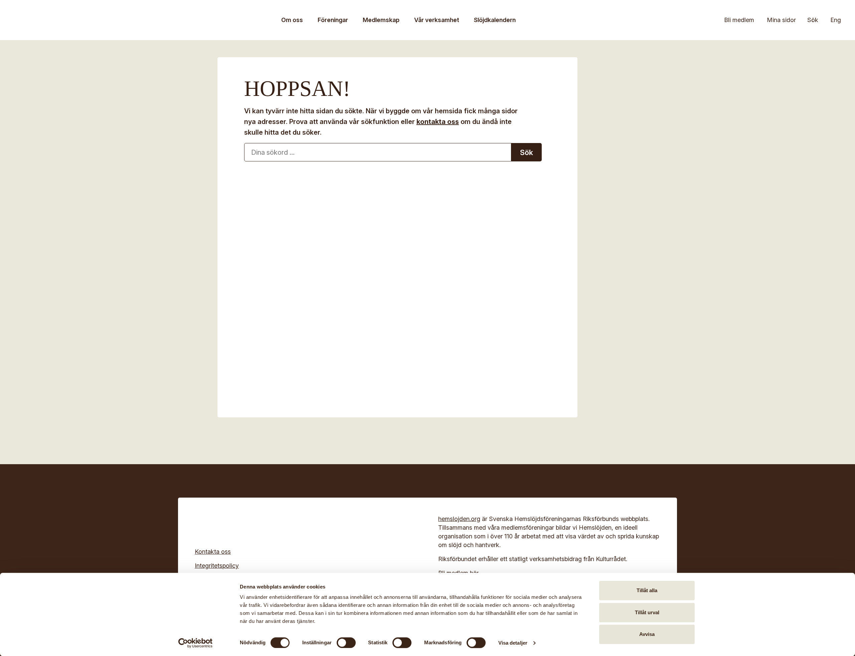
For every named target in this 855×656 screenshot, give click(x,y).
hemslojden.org (459, 518)
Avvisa (647, 634)
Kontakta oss (213, 551)
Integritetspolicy (217, 565)
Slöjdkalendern (495, 19)
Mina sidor (781, 19)
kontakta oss (437, 122)
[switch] (346, 642)
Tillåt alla (647, 590)
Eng (835, 19)
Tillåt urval (647, 612)
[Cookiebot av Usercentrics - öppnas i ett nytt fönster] (195, 643)
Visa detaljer (512, 643)
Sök (812, 19)
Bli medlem (739, 19)
